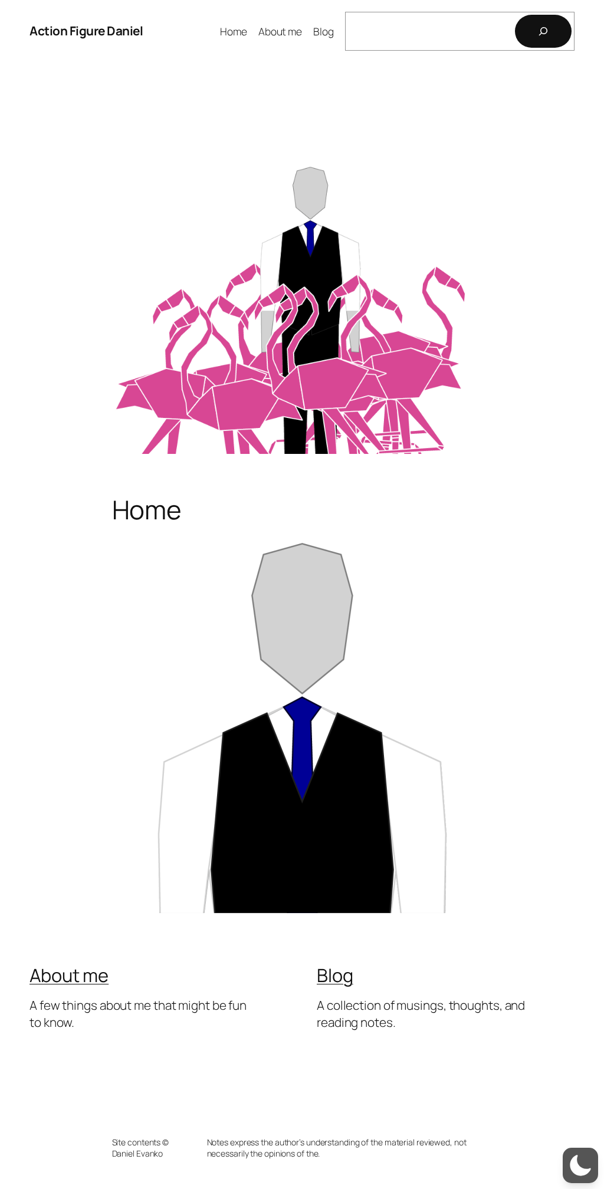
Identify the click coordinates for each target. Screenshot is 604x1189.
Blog (335, 975)
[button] (580, 1165)
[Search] (543, 31)
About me (69, 975)
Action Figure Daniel (86, 30)
